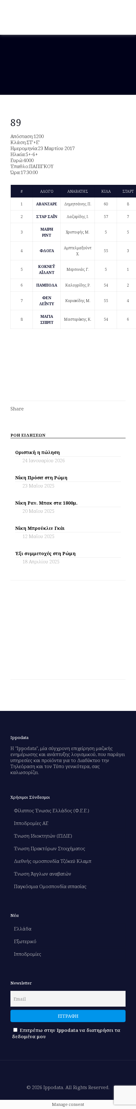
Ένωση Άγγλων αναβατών (42, 873)
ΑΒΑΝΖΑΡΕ (46, 204)
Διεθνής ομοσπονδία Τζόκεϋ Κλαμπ (52, 861)
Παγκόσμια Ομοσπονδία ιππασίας (50, 886)
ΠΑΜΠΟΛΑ (46, 285)
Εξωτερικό (25, 941)
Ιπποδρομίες (27, 954)
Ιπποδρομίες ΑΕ (31, 823)
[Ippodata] (37, 17)
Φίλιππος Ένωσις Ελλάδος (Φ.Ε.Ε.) (51, 810)
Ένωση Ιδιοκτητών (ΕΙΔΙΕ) (43, 836)
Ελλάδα (22, 928)
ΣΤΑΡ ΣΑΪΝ (46, 216)
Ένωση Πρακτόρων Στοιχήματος (49, 848)
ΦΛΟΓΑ (47, 250)
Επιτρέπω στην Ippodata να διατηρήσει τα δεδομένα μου (66, 1033)
